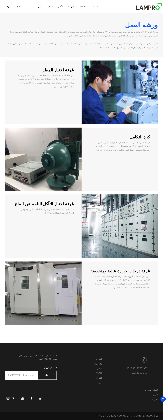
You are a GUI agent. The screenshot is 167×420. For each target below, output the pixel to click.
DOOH (99, 373)
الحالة (82, 6)
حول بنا (71, 6)
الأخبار (60, 6)
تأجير (99, 368)
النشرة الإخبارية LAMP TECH (21, 375)
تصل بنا (155, 399)
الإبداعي (98, 377)
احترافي (98, 359)
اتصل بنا (39, 6)
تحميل (155, 394)
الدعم (50, 6)
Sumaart (154, 416)
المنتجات (94, 6)
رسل (47, 375)
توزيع (99, 382)
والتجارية (98, 363)
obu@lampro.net (139, 373)
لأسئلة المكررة (151, 390)
